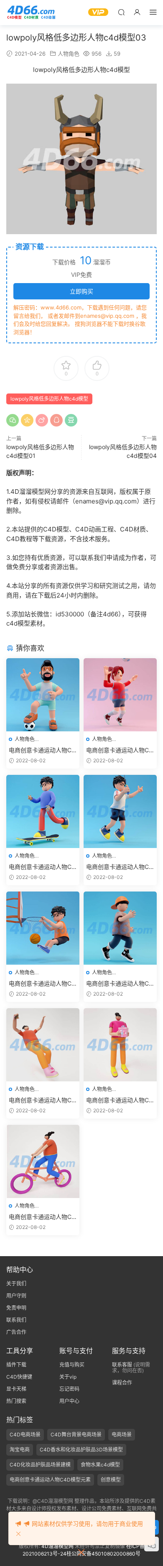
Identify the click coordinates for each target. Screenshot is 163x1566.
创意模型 (111, 1480)
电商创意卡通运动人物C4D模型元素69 (42, 1100)
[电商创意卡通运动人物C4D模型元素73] (120, 694)
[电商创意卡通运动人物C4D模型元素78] (42, 694)
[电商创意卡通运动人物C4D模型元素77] (120, 928)
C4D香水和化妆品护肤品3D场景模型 (81, 1449)
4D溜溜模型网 (57, 1546)
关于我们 (16, 1283)
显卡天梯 (16, 1389)
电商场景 (122, 1434)
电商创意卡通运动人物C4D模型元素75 (119, 867)
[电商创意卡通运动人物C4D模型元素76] (42, 928)
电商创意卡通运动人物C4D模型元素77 (119, 984)
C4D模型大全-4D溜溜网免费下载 (31, 12)
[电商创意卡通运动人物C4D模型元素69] (42, 1044)
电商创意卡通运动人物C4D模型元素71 (42, 1217)
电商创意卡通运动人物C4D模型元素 (50, 1480)
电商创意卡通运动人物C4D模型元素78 (42, 750)
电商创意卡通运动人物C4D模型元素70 (119, 1100)
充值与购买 (71, 1365)
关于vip (67, 1377)
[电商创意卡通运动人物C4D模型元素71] (42, 1161)
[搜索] (121, 12)
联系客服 (122, 1365)
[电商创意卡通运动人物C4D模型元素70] (120, 1044)
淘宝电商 (20, 1449)
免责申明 (16, 1308)
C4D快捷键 (19, 1377)
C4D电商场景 (25, 1434)
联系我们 (16, 1320)
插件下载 (16, 1365)
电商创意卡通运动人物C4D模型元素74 (42, 867)
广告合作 (16, 1332)
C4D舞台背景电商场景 (76, 1434)
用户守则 (16, 1296)
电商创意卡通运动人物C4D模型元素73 (119, 750)
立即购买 (81, 291)
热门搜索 (16, 1401)
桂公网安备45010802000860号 (103, 1554)
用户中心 (69, 1401)
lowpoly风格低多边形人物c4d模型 (49, 399)
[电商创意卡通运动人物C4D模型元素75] (120, 811)
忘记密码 (69, 1389)
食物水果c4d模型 (100, 1464)
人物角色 (68, 53)
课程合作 (122, 1383)
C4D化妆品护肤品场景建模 (40, 1464)
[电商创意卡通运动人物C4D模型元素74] (42, 811)
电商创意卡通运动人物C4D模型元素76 (42, 984)
